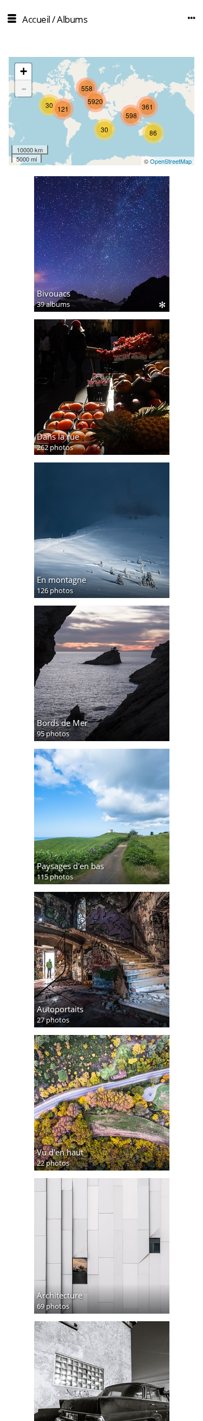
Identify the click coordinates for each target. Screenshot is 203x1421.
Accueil (36, 19)
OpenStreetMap (171, 161)
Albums (72, 19)
